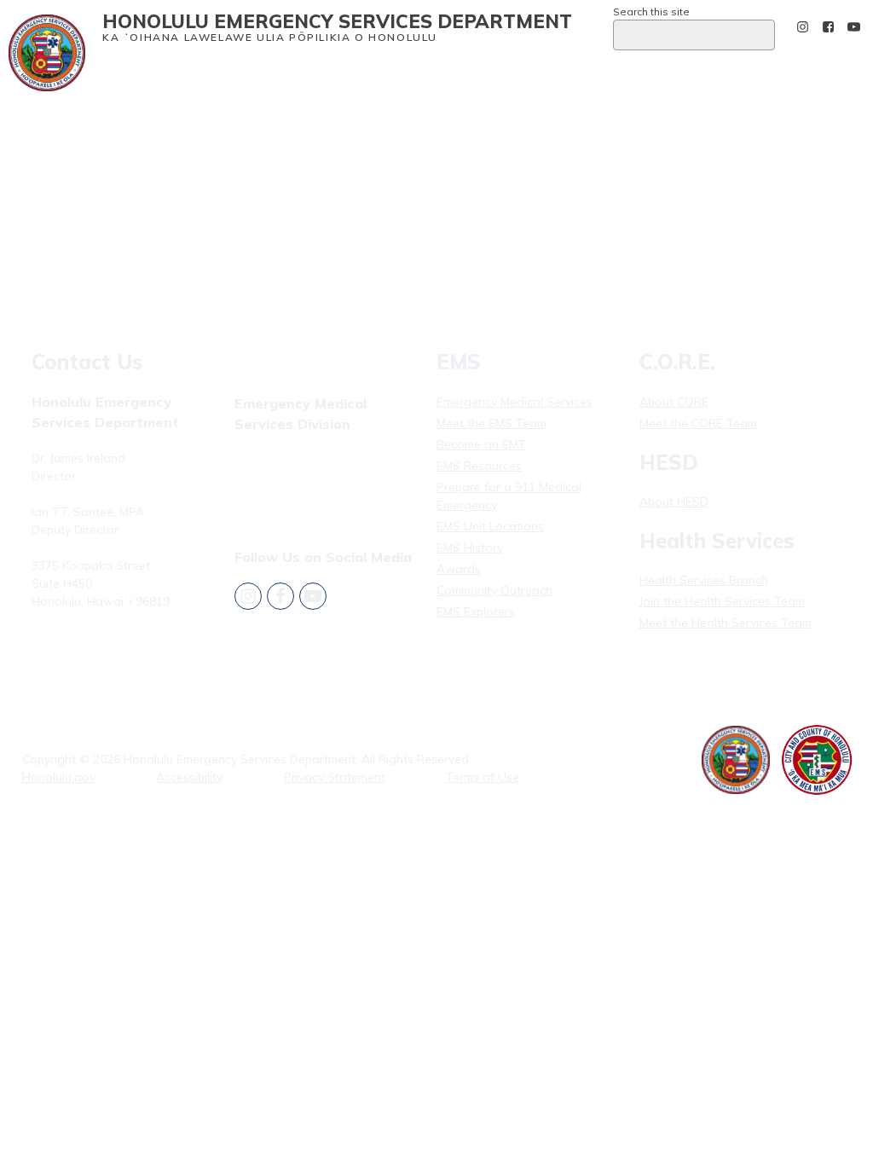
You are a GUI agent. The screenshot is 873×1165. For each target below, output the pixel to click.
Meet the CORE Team (698, 423)
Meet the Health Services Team (725, 622)
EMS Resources (479, 465)
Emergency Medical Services (214, 74)
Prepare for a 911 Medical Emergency (508, 496)
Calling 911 (695, 74)
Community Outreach (494, 590)
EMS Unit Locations (490, 526)
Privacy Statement (334, 777)
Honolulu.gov (58, 777)
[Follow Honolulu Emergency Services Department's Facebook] (828, 27)
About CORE (673, 401)
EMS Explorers (475, 611)
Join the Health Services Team (722, 601)
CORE (428, 74)
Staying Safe (505, 74)
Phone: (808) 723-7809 (297, 461)
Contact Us (580, 74)
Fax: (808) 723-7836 (87, 663)
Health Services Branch (703, 580)
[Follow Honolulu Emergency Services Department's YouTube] (853, 27)
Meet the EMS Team (491, 423)
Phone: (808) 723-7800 (95, 642)
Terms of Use (482, 777)
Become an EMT (481, 444)
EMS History (469, 547)
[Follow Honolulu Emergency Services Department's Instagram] (802, 27)
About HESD (673, 501)
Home (116, 74)
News (637, 74)
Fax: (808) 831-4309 (289, 482)
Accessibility (189, 777)
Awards (458, 569)
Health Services (348, 74)
